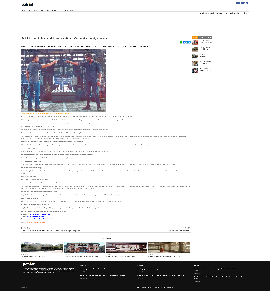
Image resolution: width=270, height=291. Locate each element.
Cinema (36, 10)
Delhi (42, 10)
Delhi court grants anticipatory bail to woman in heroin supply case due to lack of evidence (218, 277)
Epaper (60, 10)
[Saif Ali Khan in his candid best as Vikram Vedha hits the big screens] (63, 80)
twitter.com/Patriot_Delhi (35, 216)
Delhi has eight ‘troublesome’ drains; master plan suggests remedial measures (205, 48)
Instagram (236, 4)
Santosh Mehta (45, 41)
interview (32, 222)
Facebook (241, 4)
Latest (195, 37)
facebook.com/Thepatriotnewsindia (41, 219)
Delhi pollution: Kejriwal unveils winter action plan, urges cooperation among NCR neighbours (51, 231)
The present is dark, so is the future (178, 231)
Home (23, 10)
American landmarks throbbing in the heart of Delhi (121, 256)
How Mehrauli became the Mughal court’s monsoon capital (81, 256)
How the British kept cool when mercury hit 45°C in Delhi (164, 256)
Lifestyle (54, 10)
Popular (201, 37)
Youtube (246, 4)
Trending (208, 37)
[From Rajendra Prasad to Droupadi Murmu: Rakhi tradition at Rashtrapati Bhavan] (195, 63)
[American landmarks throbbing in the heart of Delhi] (126, 248)
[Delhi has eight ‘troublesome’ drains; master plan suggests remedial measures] (195, 49)
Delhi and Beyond (25, 41)
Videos (66, 10)
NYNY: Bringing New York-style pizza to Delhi (198, 13)
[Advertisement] (135, 25)
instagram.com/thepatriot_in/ (39, 214)
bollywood (27, 222)
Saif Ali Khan (38, 222)
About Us (24, 287)
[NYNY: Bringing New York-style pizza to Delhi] (195, 42)
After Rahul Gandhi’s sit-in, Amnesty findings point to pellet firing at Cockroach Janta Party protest (206, 69)
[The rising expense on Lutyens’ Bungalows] (42, 248)
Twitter (238, 4)
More (71, 10)
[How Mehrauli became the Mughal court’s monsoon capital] (84, 248)
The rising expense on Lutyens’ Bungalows (33, 256)
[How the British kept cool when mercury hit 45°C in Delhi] (169, 248)
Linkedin (243, 4)
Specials (29, 10)
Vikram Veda (44, 222)
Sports (47, 10)
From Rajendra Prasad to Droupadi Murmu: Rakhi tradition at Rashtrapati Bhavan (206, 62)
